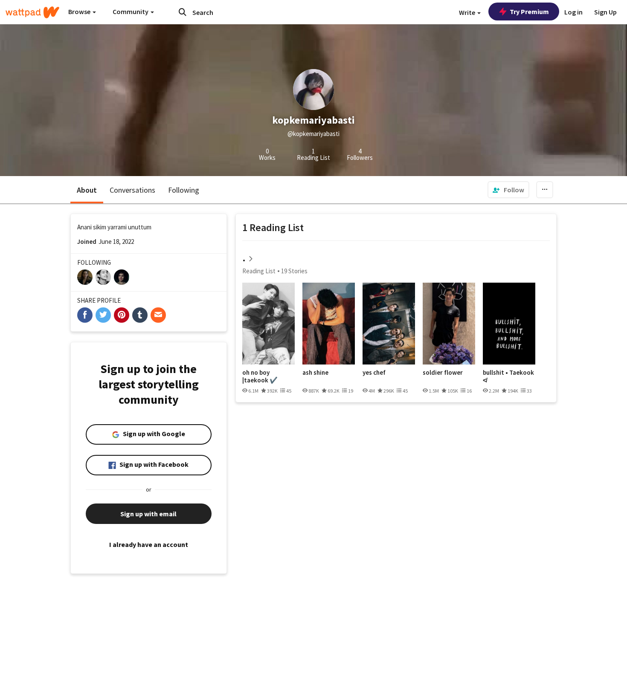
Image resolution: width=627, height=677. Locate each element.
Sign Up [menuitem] (605, 12)
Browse (80, 11)
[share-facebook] (85, 315)
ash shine (315, 372)
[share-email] (158, 315)
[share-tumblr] (140, 315)
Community (131, 11)
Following (183, 190)
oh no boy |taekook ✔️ (260, 376)
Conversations (132, 190)
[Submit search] (182, 12)
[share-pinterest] (121, 315)
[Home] (32, 12)
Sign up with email (148, 513)
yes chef (374, 372)
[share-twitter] (103, 315)
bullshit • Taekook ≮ (508, 376)
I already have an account (148, 544)
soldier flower (443, 372)
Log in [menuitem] (573, 12)
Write (467, 12)
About (87, 190)
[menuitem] (508, 189)
